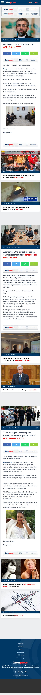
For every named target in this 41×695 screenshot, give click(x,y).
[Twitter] (18, 671)
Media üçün (20, 652)
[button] (34, 53)
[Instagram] (22, 671)
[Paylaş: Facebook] (7, 53)
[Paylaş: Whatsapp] (25, 53)
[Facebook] (15, 671)
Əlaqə (20, 649)
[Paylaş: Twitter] (16, 53)
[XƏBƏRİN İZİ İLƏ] (10, 2)
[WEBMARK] (20, 675)
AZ (32, 2)
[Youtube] (25, 671)
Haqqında (20, 646)
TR (38, 2)
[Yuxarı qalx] (35, 689)
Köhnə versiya (20, 658)
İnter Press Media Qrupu (17, 666)
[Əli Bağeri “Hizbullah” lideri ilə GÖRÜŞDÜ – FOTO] (20, 28)
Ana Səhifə (20, 643)
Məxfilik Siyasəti (20, 655)
